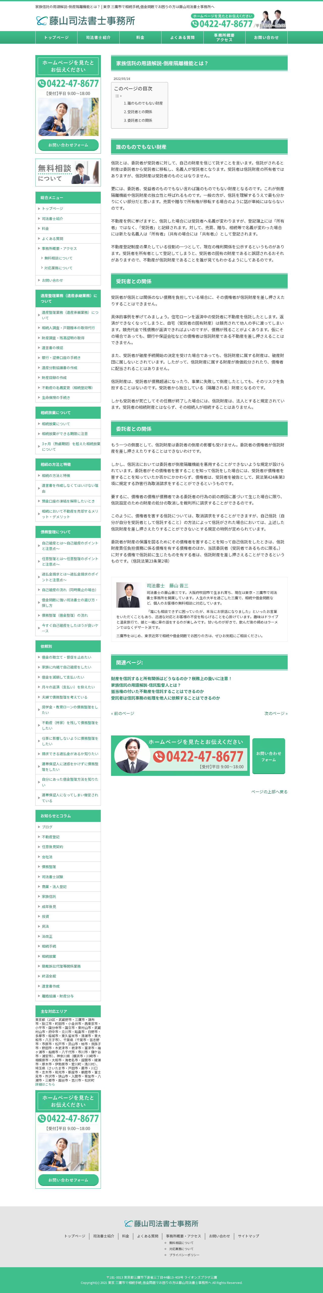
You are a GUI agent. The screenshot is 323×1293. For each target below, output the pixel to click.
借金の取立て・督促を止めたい (66, 657)
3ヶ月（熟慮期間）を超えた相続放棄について (71, 446)
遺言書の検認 (52, 347)
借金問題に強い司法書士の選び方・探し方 (70, 602)
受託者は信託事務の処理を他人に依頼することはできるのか (165, 698)
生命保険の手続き (56, 397)
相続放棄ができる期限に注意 (65, 433)
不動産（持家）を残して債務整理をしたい (70, 725)
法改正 (47, 936)
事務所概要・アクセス (59, 248)
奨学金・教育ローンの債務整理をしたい (70, 709)
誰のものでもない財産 (145, 103)
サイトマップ (248, 1235)
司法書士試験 (52, 876)
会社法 (47, 856)
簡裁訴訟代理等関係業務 (61, 966)
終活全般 (49, 975)
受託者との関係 (139, 111)
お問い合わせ (266, 37)
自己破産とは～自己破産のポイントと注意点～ (70, 545)
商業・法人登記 (54, 886)
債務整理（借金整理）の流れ (65, 615)
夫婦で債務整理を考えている (65, 697)
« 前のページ (122, 713)
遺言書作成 (51, 986)
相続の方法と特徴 (56, 475)
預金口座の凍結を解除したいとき (68, 501)
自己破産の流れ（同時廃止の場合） (70, 589)
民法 (45, 926)
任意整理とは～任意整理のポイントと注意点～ (70, 561)
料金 (140, 37)
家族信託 (49, 896)
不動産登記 (51, 836)
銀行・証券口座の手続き (61, 357)
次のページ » (276, 713)
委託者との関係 (139, 120)
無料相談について (58, 257)
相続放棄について (56, 423)
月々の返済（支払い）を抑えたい (68, 686)
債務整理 (49, 866)
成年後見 (49, 906)
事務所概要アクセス (224, 37)
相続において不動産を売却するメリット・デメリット (70, 514)
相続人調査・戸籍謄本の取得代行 (68, 327)
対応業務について (58, 267)
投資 (45, 916)
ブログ (47, 826)
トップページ (56, 37)
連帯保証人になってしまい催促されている (70, 797)
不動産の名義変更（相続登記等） (68, 387)
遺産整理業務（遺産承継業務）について (70, 315)
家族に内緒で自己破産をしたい (66, 666)
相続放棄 (49, 956)
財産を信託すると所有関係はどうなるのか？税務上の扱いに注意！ (171, 678)
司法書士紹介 (98, 37)
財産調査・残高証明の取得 (63, 337)
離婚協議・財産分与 (58, 995)
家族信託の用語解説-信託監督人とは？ (146, 685)
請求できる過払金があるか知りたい (70, 753)
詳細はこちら (45, 1084)
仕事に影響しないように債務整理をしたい (70, 741)
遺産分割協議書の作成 (59, 367)
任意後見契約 (52, 846)
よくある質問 (182, 37)
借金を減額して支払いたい (63, 677)
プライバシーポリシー (184, 1255)
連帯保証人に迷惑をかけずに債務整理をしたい (70, 766)
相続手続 (49, 946)
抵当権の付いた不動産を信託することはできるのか (157, 691)
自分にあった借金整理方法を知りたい (70, 782)
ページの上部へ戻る (269, 791)
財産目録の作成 (54, 377)
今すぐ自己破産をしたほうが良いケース (70, 628)
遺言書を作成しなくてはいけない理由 (70, 488)
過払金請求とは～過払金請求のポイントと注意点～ (70, 576)
